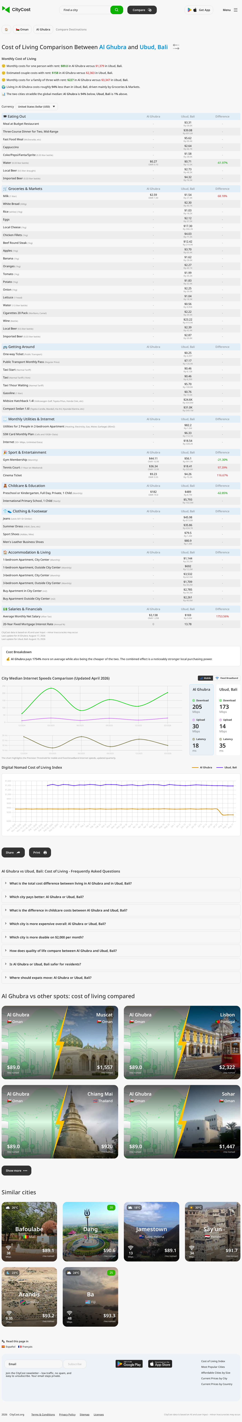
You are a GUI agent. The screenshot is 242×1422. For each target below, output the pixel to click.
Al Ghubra (43, 29)
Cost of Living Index (213, 1361)
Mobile (207, 678)
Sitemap (84, 1414)
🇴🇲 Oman (22, 29)
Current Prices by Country (216, 1384)
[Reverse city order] (176, 47)
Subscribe (74, 1364)
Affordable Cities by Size (215, 1372)
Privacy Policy (67, 1414)
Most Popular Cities (213, 1366)
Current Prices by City (214, 1378)
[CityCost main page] (16, 9)
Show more (13, 1171)
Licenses (99, 1414)
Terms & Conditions (43, 1414)
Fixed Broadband (229, 678)
